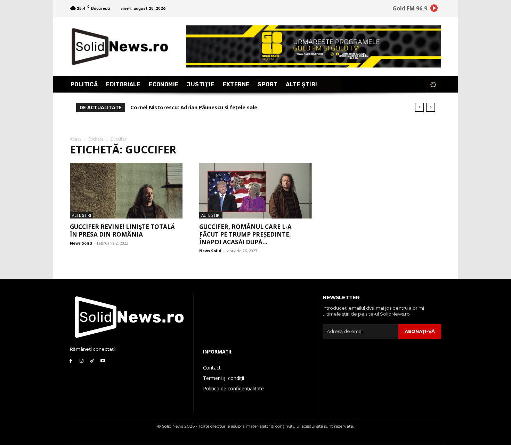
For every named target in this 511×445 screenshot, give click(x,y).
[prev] (419, 107)
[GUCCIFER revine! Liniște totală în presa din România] (126, 190)
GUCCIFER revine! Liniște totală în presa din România (122, 230)
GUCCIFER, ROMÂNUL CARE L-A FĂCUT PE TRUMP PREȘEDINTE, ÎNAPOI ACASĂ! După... (245, 234)
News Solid (81, 243)
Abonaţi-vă (420, 331)
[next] (430, 107)
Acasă (76, 139)
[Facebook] (70, 361)
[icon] (434, 9)
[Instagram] (81, 361)
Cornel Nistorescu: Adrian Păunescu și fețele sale (193, 107)
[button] (433, 84)
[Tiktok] (92, 361)
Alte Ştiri (81, 215)
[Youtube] (102, 361)
